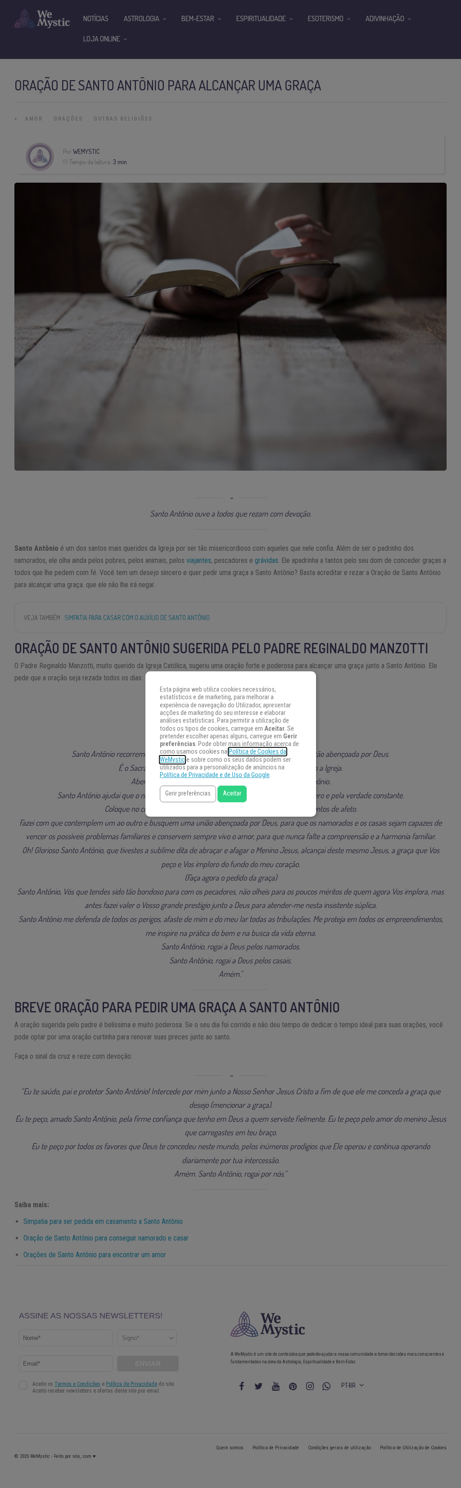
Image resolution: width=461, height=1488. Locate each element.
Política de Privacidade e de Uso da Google (215, 775)
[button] (188, 794)
